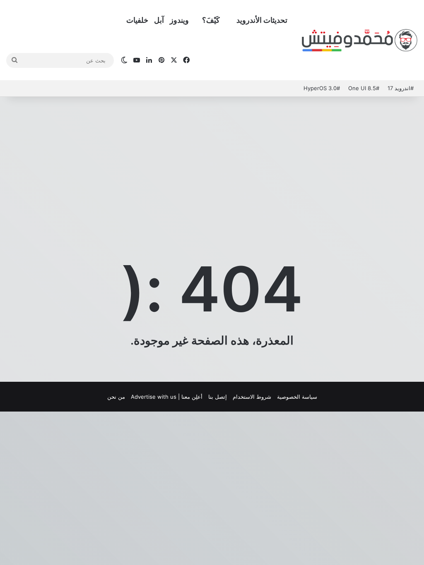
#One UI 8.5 (363, 88)
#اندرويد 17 (401, 88)
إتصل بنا (217, 396)
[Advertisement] (212, 163)
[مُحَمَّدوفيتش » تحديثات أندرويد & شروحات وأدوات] (360, 40)
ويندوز (179, 20)
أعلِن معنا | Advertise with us (166, 396)
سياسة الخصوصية (297, 396)
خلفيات (137, 20)
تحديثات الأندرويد (261, 20)
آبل (159, 20)
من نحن (116, 396)
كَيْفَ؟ (211, 20)
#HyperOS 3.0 (322, 88)
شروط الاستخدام (252, 396)
